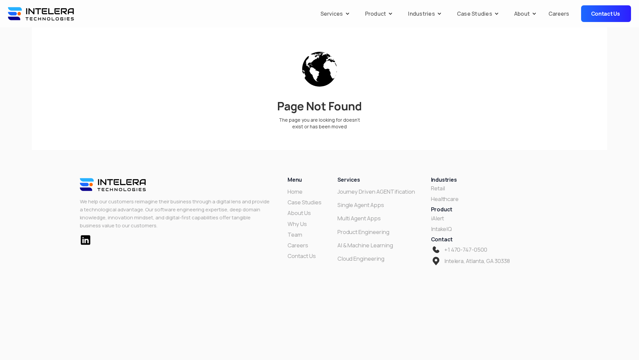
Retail (438, 188)
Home (295, 191)
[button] (333, 13)
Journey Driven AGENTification (376, 191)
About (522, 13)
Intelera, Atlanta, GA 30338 (477, 261)
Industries (421, 13)
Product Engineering (363, 232)
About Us (299, 213)
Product (375, 13)
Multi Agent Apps (359, 218)
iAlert (437, 218)
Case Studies (474, 13)
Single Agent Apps (360, 205)
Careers (558, 13)
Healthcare (445, 199)
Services (331, 13)
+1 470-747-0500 (466, 249)
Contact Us (302, 256)
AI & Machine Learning (365, 245)
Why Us (297, 224)
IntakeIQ (441, 229)
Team (295, 234)
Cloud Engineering (360, 258)
